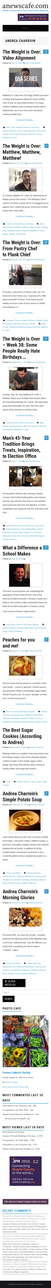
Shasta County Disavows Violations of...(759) (21, 1149)
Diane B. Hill (36, 426)
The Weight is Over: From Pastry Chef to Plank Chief (22, 248)
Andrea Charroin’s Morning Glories (20, 894)
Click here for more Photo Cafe (15, 1087)
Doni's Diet (10, 127)
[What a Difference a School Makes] (25, 575)
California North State (34, 715)
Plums (39, 718)
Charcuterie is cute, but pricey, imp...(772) (20, 1145)
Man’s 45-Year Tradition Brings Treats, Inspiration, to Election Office (21, 447)
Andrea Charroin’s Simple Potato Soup (22, 797)
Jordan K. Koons (35, 134)
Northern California (28, 718)
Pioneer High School (25, 628)
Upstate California (28, 883)
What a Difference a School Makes (22, 551)
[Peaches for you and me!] (25, 666)
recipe (38, 782)
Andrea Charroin (9, 131)
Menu (25, 28)
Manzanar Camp (9, 536)
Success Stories (28, 324)
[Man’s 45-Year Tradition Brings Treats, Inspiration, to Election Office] (25, 476)
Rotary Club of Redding (12, 631)
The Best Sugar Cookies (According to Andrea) (22, 736)
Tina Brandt (21, 234)
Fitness (17, 320)
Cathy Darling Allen (28, 529)
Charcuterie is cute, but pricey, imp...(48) (19, 1106)
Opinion (35, 624)
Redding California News (24, 722)
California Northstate (11, 718)
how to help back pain (26, 131)
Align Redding (8, 231)
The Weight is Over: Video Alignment (22, 55)
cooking (38, 876)
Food (15, 711)
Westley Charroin (10, 539)
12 (45, 51)
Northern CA (8, 880)
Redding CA (8, 722)
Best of (9, 711)
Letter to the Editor (23, 624)
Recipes (31, 711)
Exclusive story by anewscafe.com (20, 526)
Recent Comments (17, 1211)
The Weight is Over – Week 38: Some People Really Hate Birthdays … (21, 348)
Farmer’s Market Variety (16, 1072)
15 (45, 547)
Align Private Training (39, 227)
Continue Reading (25, 120)
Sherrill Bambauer (37, 536)
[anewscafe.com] (25, 7)
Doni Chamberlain (33, 63)
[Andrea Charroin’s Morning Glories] (25, 917)
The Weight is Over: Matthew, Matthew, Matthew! (22, 152)
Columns (9, 224)
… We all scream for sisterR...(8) (16, 1119)
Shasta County (41, 722)
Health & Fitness (23, 127)
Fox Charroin (35, 532)
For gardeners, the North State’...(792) (19, 1140)
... (26, 559)
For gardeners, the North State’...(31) (18, 1110)
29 (45, 242)
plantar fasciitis (9, 234)
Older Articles (10, 983)
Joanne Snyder (11, 1082)
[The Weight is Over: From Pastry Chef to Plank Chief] (25, 275)
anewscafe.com (17, 715)
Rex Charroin (23, 536)
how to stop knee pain (18, 134)
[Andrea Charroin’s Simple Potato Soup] (25, 820)
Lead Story (35, 127)
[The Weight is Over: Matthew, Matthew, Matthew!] (25, 179)
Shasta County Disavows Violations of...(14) (21, 1114)
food (33, 782)
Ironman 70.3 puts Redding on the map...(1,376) (23, 1136)
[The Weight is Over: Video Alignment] (25, 77)
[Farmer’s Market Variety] (26, 1041)
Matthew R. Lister (10, 137)
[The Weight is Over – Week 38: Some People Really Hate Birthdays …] (25, 378)
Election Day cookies (20, 532)
